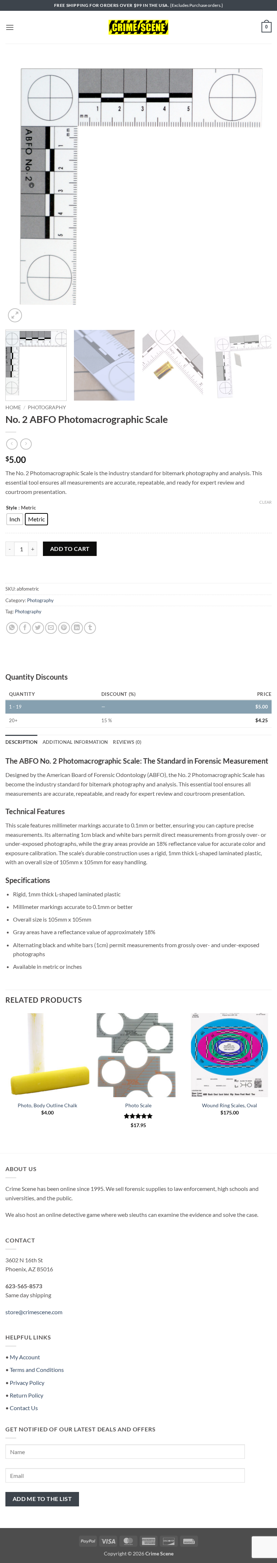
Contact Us (24, 1407)
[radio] (15, 519)
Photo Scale (138, 1105)
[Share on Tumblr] (90, 628)
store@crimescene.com (33, 1311)
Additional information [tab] (75, 742)
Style (11, 508)
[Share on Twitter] (38, 628)
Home (13, 407)
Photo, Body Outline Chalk (47, 1105)
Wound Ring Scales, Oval (229, 1105)
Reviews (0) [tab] (127, 742)
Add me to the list (42, 1499)
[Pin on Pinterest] (64, 628)
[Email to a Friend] (51, 628)
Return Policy (26, 1395)
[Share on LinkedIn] (77, 628)
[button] (9, 27)
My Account (25, 1357)
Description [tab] (21, 742)
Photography (47, 407)
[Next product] (11, 444)
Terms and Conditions (37, 1369)
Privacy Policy (27, 1382)
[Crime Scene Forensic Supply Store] (138, 27)
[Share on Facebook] (25, 628)
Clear (265, 502)
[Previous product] (25, 444)
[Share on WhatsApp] (12, 628)
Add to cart (70, 549)
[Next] (257, 191)
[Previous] (19, 191)
